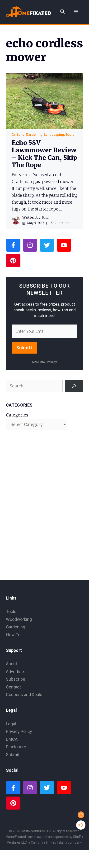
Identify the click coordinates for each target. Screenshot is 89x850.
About (11, 663)
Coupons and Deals (24, 694)
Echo (20, 134)
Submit (24, 348)
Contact (13, 686)
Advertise (15, 671)
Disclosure (16, 746)
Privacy (52, 362)
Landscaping (54, 134)
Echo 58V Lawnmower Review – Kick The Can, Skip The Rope (44, 154)
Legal (11, 723)
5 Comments (60, 223)
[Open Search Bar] (62, 12)
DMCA (12, 739)
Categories (17, 415)
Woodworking (19, 619)
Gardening (34, 134)
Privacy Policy (19, 731)
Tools (70, 134)
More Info (38, 362)
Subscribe (15, 679)
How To (13, 634)
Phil (45, 217)
